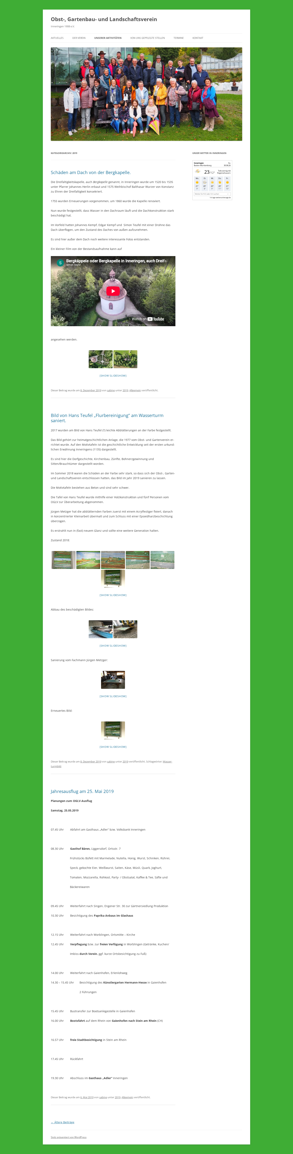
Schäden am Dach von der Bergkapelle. (91, 172)
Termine (179, 38)
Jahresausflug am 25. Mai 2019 (82, 791)
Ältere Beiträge (62, 1122)
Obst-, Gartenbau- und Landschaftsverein (104, 19)
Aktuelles (57, 38)
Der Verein (79, 38)
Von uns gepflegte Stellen (147, 38)
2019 (125, 390)
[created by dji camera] (101, 359)
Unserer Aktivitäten (108, 38)
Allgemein (135, 390)
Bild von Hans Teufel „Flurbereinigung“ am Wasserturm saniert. (107, 417)
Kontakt (198, 38)
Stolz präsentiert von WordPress (69, 1137)
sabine (111, 390)
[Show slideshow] (113, 375)
